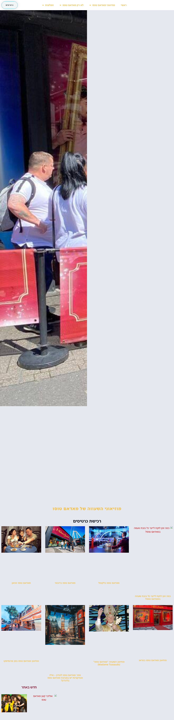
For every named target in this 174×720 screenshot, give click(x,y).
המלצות (49, 5)
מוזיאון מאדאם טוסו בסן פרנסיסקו (21, 660)
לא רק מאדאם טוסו (73, 5)
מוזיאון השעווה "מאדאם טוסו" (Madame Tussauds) (109, 663)
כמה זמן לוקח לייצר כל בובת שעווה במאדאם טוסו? (153, 597)
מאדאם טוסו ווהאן (21, 582)
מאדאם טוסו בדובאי (65, 582)
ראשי (124, 5)
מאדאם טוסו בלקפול (108, 582)
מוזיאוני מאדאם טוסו (103, 5)
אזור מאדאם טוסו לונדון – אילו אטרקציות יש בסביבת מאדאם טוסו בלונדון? (65, 677)
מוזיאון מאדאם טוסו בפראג (153, 660)
